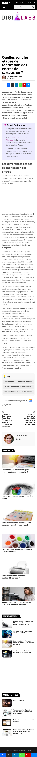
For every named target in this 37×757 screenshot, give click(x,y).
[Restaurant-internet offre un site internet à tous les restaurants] (7, 732)
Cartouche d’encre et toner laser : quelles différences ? (16, 577)
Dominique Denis (16, 77)
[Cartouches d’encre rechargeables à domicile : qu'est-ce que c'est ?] (18, 518)
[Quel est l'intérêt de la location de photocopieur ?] (7, 654)
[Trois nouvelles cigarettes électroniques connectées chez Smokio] (7, 713)
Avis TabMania (18, 700)
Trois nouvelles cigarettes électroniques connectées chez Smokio (22, 711)
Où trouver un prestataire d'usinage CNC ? (22, 632)
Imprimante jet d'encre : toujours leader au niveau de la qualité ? (16, 471)
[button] (8, 85)
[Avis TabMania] (7, 703)
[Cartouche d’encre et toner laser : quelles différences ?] (18, 571)
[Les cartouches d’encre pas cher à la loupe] (18, 491)
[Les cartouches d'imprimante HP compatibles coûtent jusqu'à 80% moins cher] (7, 624)
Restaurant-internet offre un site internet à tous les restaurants (23, 731)
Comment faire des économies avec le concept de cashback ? (7, 420)
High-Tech (8, 750)
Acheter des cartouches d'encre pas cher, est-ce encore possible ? (17, 603)
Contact (29, 750)
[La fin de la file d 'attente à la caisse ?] (7, 722)
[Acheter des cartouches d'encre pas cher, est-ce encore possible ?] (18, 597)
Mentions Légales (19, 750)
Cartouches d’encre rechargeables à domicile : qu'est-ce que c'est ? (17, 524)
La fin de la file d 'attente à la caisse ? (23, 720)
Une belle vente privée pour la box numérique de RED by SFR (29, 419)
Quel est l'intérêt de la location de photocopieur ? (22, 651)
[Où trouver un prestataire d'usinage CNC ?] (7, 634)
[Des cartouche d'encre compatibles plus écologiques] (18, 544)
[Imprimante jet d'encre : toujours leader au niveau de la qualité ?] (18, 465)
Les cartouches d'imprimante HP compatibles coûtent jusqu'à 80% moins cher (23, 622)
